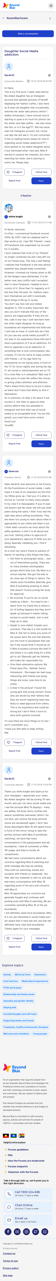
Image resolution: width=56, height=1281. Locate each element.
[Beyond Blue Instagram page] (26, 1233)
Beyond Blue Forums (11, 6)
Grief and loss (10, 981)
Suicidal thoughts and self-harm (19, 1014)
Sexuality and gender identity (18, 1001)
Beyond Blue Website (14, 1068)
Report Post (14, 180)
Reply (41, 181)
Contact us (9, 1253)
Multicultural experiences (35, 981)
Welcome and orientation (16, 1033)
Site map (8, 1275)
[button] (8, 172)
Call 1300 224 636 (27, 1192)
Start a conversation (28, 33)
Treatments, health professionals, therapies (25, 1027)
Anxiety (7, 974)
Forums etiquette (18, 1166)
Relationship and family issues (18, 994)
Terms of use (10, 1260)
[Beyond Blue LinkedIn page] (44, 1233)
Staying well (9, 1007)
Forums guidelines (18, 1149)
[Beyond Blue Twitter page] (35, 1233)
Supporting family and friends (18, 1020)
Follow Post (41, 172)
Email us (21, 1218)
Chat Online (24, 1205)
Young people (40, 1033)
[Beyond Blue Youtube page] (17, 1233)
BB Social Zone (22, 974)
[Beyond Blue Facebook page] (8, 1233)
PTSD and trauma (12, 987)
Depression (40, 974)
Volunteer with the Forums (23, 1172)
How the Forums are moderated (26, 1160)
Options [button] (51, 18)
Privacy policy (11, 1268)
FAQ (10, 1155)
